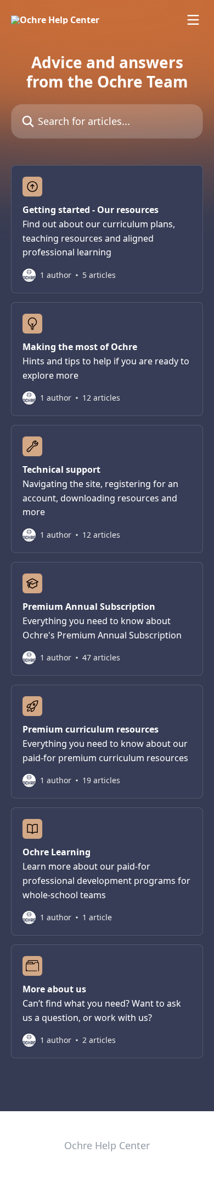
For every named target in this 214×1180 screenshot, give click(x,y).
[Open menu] (193, 19)
